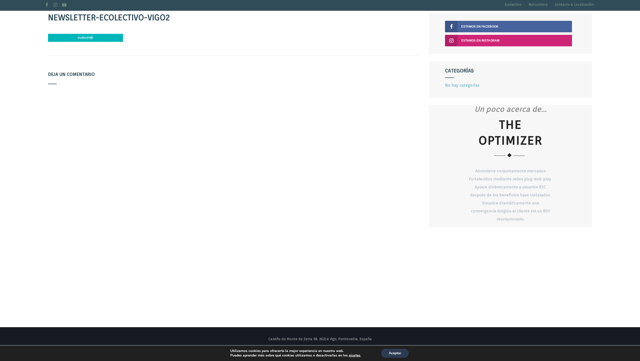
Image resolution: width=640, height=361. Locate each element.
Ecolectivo (513, 5)
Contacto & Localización (574, 5)
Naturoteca (538, 5)
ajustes (354, 355)
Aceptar (395, 353)
